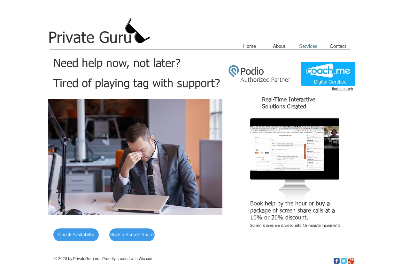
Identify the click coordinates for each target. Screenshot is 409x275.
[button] (292, 148)
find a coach (342, 89)
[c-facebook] (337, 261)
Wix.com (146, 258)
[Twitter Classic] (344, 261)
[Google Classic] (351, 261)
